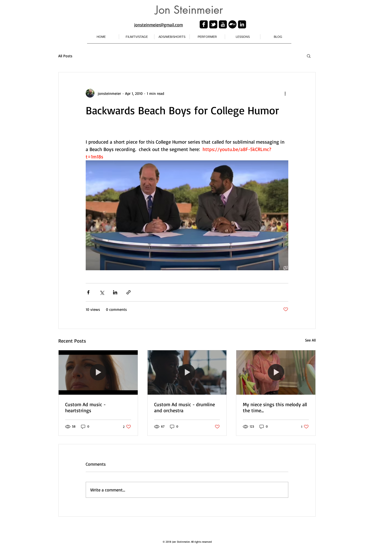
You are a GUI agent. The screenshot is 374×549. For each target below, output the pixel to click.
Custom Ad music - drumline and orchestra (184, 407)
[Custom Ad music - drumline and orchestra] (187, 372)
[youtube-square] (223, 24)
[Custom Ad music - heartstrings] (98, 372)
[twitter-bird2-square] (213, 24)
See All (310, 340)
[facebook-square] (204, 24)
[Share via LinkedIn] (115, 292)
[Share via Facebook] (88, 292)
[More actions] (285, 93)
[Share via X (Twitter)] (101, 292)
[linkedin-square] (242, 24)
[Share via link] (128, 292)
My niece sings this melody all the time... (275, 407)
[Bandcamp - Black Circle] (232, 24)
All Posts (65, 55)
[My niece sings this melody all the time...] (275, 372)
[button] (308, 55)
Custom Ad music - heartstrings (85, 407)
